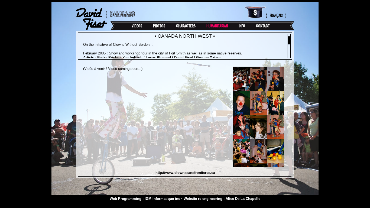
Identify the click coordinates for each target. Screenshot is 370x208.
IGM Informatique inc (162, 199)
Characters (186, 25)
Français (276, 15)
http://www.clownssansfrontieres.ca (184, 173)
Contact (263, 25)
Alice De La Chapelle (243, 199)
